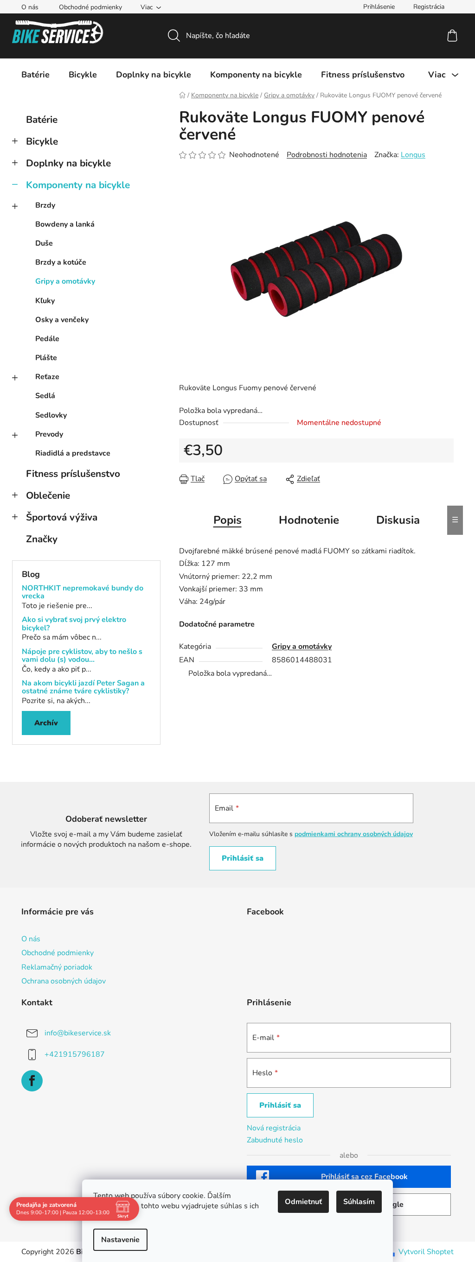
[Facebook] (32, 1080)
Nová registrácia (274, 1128)
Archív (46, 723)
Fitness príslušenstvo (73, 473)
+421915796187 (75, 1054)
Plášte (46, 358)
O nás (30, 7)
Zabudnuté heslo (275, 1140)
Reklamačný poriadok (56, 967)
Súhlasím (359, 1202)
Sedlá (45, 396)
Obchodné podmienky (90, 7)
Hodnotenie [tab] (309, 520)
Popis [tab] (227, 520)
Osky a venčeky (62, 320)
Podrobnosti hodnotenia (327, 155)
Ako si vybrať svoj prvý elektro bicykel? (74, 624)
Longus (413, 155)
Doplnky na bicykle (68, 163)
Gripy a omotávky (65, 281)
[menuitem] (35, 74)
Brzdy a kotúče (60, 262)
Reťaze (47, 377)
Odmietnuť (303, 1202)
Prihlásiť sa (242, 858)
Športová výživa (61, 517)
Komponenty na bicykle (78, 184)
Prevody (49, 434)
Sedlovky (51, 415)
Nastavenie (120, 1240)
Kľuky (45, 301)
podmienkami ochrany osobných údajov (354, 834)
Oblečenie (48, 495)
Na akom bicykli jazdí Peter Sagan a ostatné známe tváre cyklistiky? (83, 687)
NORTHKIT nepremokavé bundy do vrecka (82, 592)
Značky (42, 539)
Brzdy (45, 205)
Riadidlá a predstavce (72, 453)
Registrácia (428, 6)
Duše (44, 243)
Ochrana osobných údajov (63, 981)
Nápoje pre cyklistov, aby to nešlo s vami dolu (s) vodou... (82, 656)
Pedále (47, 339)
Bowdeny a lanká (65, 224)
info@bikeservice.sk (78, 1032)
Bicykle (42, 141)
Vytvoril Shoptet (426, 1252)
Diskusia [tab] (398, 520)
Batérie (42, 119)
